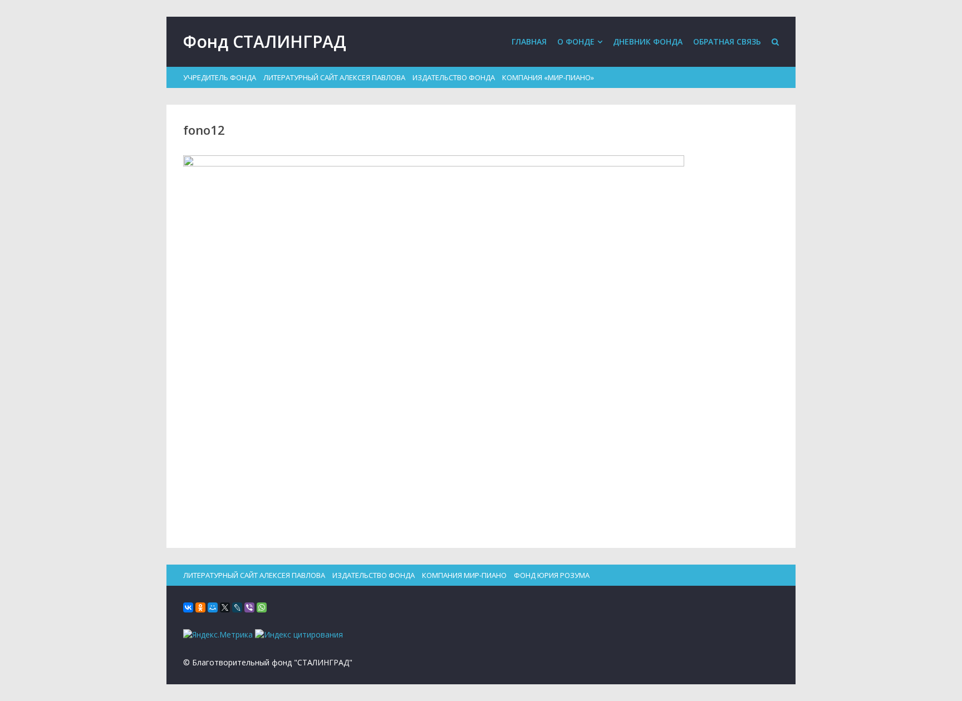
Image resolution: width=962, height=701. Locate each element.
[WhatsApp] (262, 607)
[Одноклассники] (200, 607)
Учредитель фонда (219, 77)
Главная (529, 41)
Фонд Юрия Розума (552, 575)
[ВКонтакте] (188, 607)
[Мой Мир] (213, 607)
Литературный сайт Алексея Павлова (334, 77)
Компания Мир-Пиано (464, 575)
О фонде (576, 41)
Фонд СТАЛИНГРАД (264, 41)
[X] (225, 607)
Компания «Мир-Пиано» (548, 77)
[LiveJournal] (237, 607)
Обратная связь (727, 41)
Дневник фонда (648, 41)
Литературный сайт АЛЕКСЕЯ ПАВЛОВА (254, 575)
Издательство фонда (454, 77)
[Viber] (249, 607)
